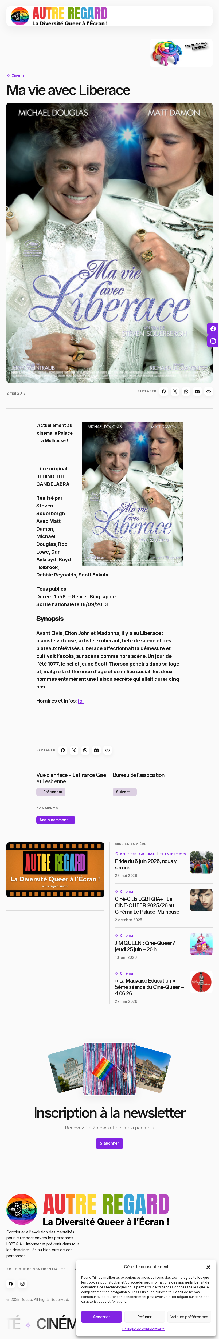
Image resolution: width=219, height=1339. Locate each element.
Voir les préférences (189, 1316)
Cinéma (17, 75)
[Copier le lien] (208, 391)
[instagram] (213, 341)
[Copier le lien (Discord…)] (197, 391)
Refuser (144, 1316)
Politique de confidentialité (143, 1329)
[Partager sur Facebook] (163, 391)
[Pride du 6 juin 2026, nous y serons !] (201, 862)
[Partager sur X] (175, 391)
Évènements (175, 854)
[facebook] (213, 329)
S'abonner (109, 1143)
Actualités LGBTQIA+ (137, 854)
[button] (208, 1266)
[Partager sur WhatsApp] (186, 391)
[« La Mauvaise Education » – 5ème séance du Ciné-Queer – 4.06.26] (201, 982)
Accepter (101, 1316)
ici (81, 701)
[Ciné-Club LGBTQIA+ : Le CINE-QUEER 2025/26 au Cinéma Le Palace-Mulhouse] (201, 900)
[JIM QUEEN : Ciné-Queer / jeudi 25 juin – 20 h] (201, 944)
